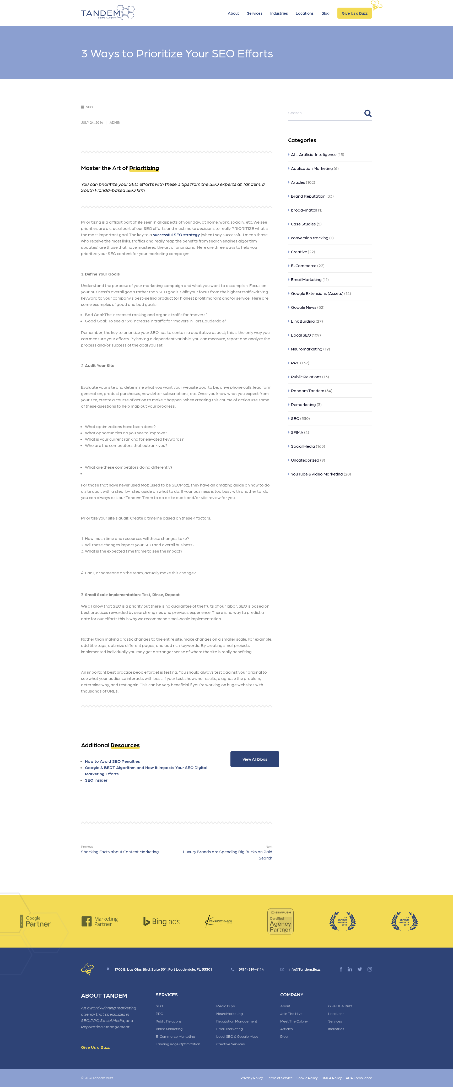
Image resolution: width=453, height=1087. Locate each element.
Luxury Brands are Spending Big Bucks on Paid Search (227, 852)
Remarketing (303, 404)
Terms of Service (280, 1078)
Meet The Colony (294, 1021)
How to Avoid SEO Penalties (112, 761)
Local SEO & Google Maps (237, 1036)
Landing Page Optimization (178, 1044)
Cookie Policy (307, 1078)
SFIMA (297, 432)
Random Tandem (307, 390)
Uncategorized (305, 459)
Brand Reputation (308, 195)
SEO (89, 107)
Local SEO (301, 334)
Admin (115, 122)
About (233, 13)
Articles (298, 182)
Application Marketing (312, 168)
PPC (295, 362)
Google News (303, 307)
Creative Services (230, 1044)
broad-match (304, 209)
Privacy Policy (251, 1078)
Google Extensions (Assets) (317, 293)
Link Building (303, 320)
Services (254, 13)
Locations (305, 13)
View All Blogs (254, 759)
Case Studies (303, 223)
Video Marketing (169, 1028)
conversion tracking (309, 237)
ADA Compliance (359, 1078)
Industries (279, 13)
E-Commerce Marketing (175, 1036)
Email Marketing (306, 279)
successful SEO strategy (176, 234)
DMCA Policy (332, 1078)
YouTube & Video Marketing (317, 473)
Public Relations (306, 376)
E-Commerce (303, 265)
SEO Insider (96, 779)
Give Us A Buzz (340, 1006)
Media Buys (225, 1006)
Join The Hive (291, 1013)
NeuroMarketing (229, 1013)
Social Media (303, 446)
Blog (325, 13)
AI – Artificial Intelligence (314, 154)
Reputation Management (236, 1021)
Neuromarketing (306, 348)
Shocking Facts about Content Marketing (120, 849)
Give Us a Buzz (355, 13)
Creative (299, 251)
